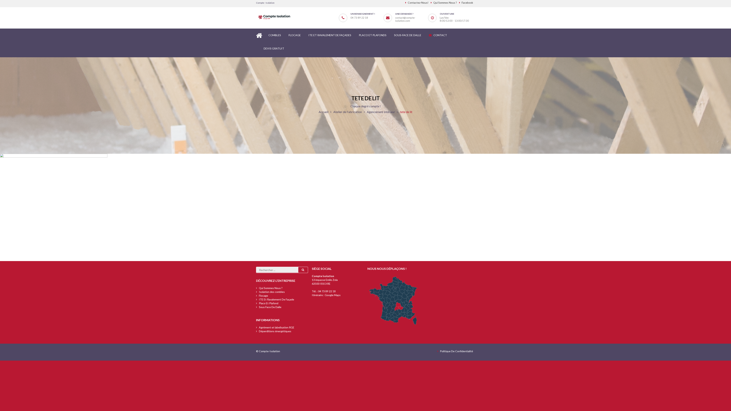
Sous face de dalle (270, 307)
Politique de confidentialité (456, 351)
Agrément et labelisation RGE (276, 327)
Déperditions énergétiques (275, 331)
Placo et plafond (268, 303)
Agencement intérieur (381, 112)
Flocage (263, 295)
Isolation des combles (272, 291)
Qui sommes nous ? (271, 288)
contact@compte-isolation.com (405, 19)
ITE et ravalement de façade (276, 299)
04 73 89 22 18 (327, 291)
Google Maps (333, 295)
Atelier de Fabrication (347, 112)
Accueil (323, 112)
